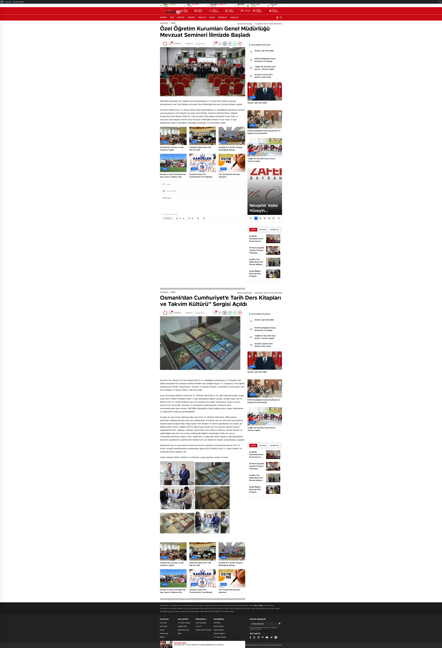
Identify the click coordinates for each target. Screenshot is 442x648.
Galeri (212, 17)
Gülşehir (262, 229)
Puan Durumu (275, 10)
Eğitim (173, 23)
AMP (179, 633)
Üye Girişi (163, 623)
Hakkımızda (164, 633)
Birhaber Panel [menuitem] (18, 2)
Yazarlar (247, 11)
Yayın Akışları (231, 10)
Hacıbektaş (274, 229)
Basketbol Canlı (183, 630)
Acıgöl (253, 229)
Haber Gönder (259, 10)
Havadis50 (164, 23)
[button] (256, 218)
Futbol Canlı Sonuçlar (203, 630)
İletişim (162, 637)
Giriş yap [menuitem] (8, 2)
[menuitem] (2, 2)
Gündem (163, 17)
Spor (172, 17)
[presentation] (250, 218)
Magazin (191, 17)
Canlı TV (199, 626)
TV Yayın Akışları (184, 623)
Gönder (168, 218)
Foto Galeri (186, 10)
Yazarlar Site (182, 626)
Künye (162, 630)
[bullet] (192, 218)
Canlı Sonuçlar (201, 623)
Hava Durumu (216, 10)
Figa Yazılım (258, 605)
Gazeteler (222, 17)
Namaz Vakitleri (219, 633)
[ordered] (189, 218)
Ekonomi (180, 17)
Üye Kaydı (163, 626)
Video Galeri (200, 10)
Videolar (202, 17)
